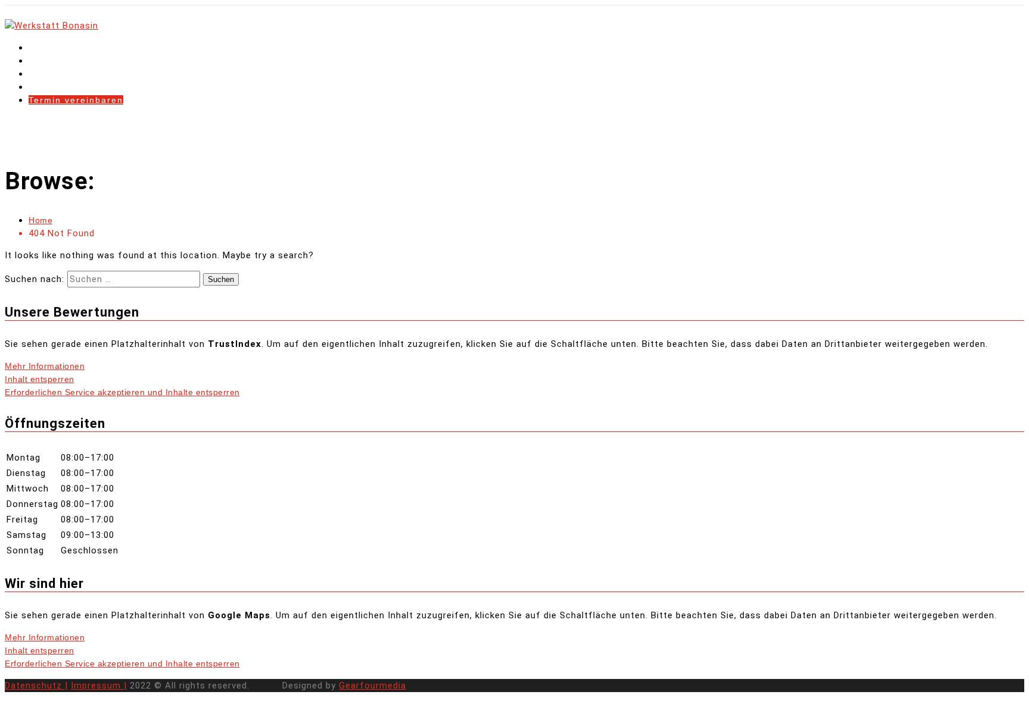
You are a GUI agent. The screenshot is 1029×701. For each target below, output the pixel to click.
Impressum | (99, 685)
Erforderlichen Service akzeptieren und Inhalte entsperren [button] (122, 392)
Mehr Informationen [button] (45, 366)
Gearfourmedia (372, 685)
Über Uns (51, 60)
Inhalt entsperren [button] (39, 379)
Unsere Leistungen (74, 74)
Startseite (52, 47)
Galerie (46, 87)
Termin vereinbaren (76, 100)
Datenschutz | (36, 685)
